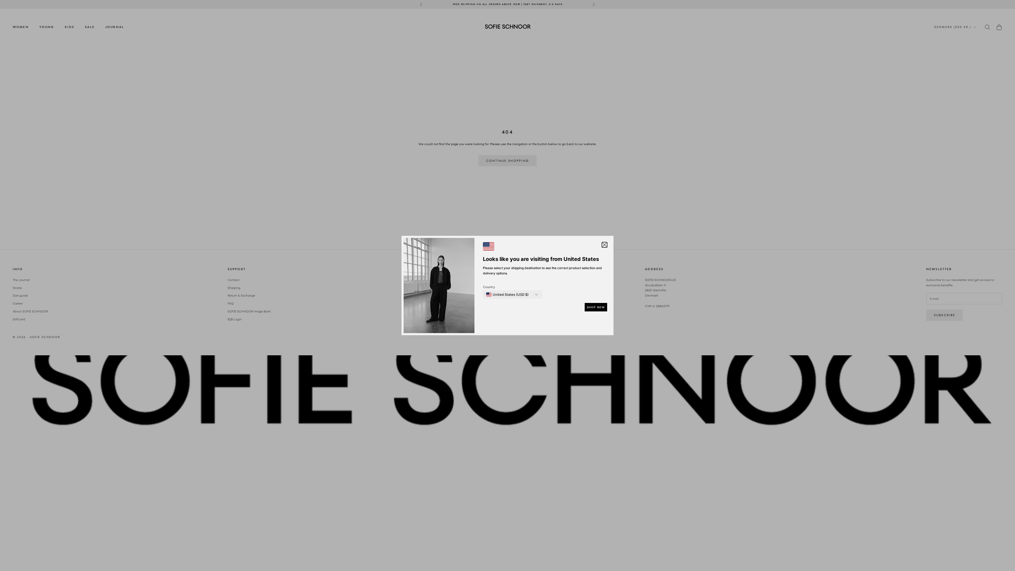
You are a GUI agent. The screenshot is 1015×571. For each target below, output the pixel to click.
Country (489, 287)
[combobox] (507, 294)
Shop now (596, 307)
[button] (604, 244)
